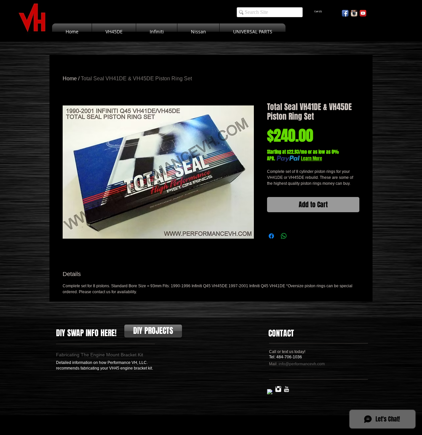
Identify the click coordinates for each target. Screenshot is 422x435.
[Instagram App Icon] (354, 13)
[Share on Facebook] (271, 236)
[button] (318, 11)
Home (70, 78)
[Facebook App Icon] (345, 13)
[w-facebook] (270, 392)
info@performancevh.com (302, 364)
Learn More (311, 158)
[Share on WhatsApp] (284, 236)
